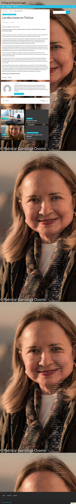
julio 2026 (55, 20)
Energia (54, 401)
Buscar (54, 10)
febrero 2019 (55, 167)
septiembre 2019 (56, 153)
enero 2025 (55, 44)
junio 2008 (55, 337)
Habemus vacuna (6, 120)
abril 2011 (55, 272)
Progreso (55, 449)
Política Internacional (57, 447)
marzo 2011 (55, 274)
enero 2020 (55, 146)
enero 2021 (55, 121)
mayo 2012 (55, 249)
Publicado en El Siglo (12, 14)
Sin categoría (55, 474)
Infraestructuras (56, 419)
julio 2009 (55, 310)
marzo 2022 (55, 115)
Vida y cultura (56, 487)
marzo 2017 (55, 216)
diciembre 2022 (56, 96)
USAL (54, 484)
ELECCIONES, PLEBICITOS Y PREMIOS (34, 135)
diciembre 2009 (56, 299)
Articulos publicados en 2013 (59, 356)
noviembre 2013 (56, 234)
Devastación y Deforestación (59, 388)
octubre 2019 (56, 151)
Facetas (54, 405)
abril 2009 (55, 316)
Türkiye (54, 480)
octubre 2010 (56, 283)
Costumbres (55, 377)
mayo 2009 (55, 314)
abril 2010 (55, 293)
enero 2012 (55, 255)
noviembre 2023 (56, 73)
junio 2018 (55, 184)
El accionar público (57, 394)
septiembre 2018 (56, 178)
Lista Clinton (55, 428)
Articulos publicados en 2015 (59, 359)
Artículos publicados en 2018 (59, 365)
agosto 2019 (55, 155)
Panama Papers (56, 443)
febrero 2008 (55, 346)
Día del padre (5, 136)
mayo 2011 (55, 270)
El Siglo (9, 77)
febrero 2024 (55, 67)
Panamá (54, 440)
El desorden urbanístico (58, 396)
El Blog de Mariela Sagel (13, 2)
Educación (55, 392)
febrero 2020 (55, 144)
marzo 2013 (55, 241)
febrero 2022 (55, 117)
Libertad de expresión (57, 426)
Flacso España (56, 413)
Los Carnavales (56, 432)
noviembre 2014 (56, 230)
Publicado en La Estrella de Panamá (60, 459)
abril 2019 (55, 163)
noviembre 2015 (56, 226)
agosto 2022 (55, 104)
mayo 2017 (55, 211)
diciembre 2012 (56, 243)
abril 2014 (55, 232)
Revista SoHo (56, 470)
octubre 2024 (56, 50)
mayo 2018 (55, 186)
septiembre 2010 (56, 285)
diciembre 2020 (56, 123)
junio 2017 (55, 209)
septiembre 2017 (56, 203)
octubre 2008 (56, 329)
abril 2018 (55, 188)
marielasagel (6, 22)
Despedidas (55, 384)
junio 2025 (55, 33)
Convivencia (29, 118)
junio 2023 (55, 83)
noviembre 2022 (56, 98)
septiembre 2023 (56, 77)
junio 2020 (55, 136)
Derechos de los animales (58, 382)
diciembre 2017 (56, 197)
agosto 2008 (55, 333)
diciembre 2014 (56, 228)
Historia (54, 417)
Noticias (55, 436)
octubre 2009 (56, 304)
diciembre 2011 (56, 258)
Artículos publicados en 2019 (59, 367)
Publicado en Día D (57, 451)
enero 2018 (55, 195)
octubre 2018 (56, 176)
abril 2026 (55, 23)
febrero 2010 (55, 295)
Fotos (54, 415)
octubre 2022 (56, 100)
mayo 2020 (55, 138)
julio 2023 (55, 81)
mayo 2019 (55, 161)
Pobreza (55, 445)
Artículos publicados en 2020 (59, 369)
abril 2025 (55, 37)
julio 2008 (55, 335)
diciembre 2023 (56, 71)
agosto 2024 (55, 54)
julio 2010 (55, 287)
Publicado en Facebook (58, 457)
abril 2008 (55, 341)
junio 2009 (55, 312)
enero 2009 (55, 323)
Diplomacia (55, 390)
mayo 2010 (55, 291)
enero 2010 (55, 297)
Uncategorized (56, 482)
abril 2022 (55, 113)
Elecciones (55, 398)
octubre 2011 (56, 262)
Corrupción (55, 375)
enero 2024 (55, 69)
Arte (54, 354)
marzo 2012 (55, 251)
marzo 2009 (55, 318)
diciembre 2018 (56, 172)
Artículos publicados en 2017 (59, 363)
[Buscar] (68, 12)
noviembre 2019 (56, 148)
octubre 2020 (56, 127)
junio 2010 (55, 289)
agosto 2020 (55, 132)
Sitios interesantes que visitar (59, 476)
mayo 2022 (55, 111)
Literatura (55, 430)
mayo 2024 (55, 60)
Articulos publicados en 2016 (32, 132)
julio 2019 (55, 157)
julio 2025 (55, 31)
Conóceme (8, 6)
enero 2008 (55, 348)
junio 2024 (55, 58)
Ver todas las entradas (19, 93)
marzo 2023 (55, 90)
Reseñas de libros (56, 468)
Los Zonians (55, 434)
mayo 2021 (55, 119)
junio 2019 (55, 159)
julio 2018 (55, 182)
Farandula (55, 409)
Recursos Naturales (57, 461)
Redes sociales (56, 463)
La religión (55, 424)
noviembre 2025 (56, 25)
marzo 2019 (55, 165)
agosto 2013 (55, 239)
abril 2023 (55, 88)
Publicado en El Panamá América (59, 453)
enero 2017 (55, 220)
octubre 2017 (56, 201)
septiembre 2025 (56, 29)
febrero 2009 (55, 320)
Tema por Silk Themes (7, 502)
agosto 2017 (55, 205)
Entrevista (55, 403)
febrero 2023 (55, 92)
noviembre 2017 (56, 199)
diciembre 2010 (56, 279)
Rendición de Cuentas (57, 466)
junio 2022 (55, 109)
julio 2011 (55, 266)
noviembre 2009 (56, 302)
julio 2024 (55, 56)
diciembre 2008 (56, 325)
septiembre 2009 (56, 306)
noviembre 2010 (56, 281)
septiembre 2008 (56, 331)
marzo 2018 (55, 190)
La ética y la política (57, 422)
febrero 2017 (55, 218)
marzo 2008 (55, 344)
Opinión (4, 14)
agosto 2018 (55, 180)
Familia (54, 407)
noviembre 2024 (56, 48)
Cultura (54, 380)
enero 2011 (55, 276)
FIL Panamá (55, 411)
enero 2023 (55, 94)
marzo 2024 (55, 64)
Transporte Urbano (57, 478)
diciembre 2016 (56, 222)
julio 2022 (55, 106)
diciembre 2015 (56, 224)
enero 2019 (55, 169)
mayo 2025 (55, 35)
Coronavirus (5, 118)
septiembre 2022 (56, 102)
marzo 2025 (55, 39)
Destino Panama (56, 386)
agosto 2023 (55, 79)
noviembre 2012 (56, 245)
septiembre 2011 (56, 264)
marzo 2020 (55, 142)
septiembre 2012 (56, 247)
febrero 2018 (55, 192)
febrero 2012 (55, 253)
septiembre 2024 (56, 52)
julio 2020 (55, 134)
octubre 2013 (56, 237)
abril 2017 (55, 213)
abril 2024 (55, 62)
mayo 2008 (55, 339)
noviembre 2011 (56, 260)
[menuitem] (3, 6)
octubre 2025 (56, 27)
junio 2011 (55, 268)
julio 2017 (55, 207)
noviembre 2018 (56, 174)
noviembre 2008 (56, 327)
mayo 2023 (55, 85)
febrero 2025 (55, 41)
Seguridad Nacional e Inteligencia (60, 472)
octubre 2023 (56, 75)
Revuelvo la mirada (31, 120)
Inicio (3, 6)
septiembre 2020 (56, 130)
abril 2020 (55, 140)
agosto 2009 (55, 308)
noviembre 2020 (56, 125)
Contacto (15, 6)
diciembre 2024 (56, 46)
